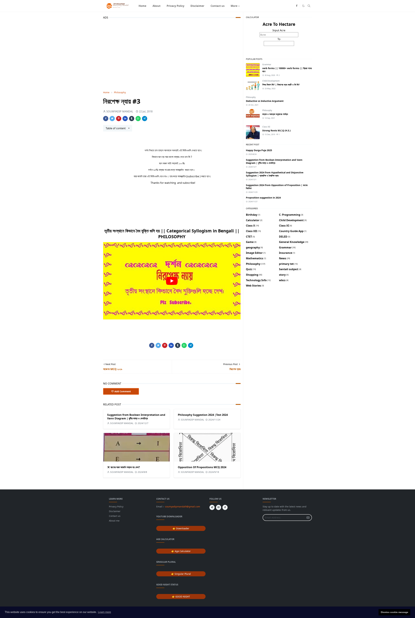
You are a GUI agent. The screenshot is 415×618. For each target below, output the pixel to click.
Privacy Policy (116, 506)
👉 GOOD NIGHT (181, 596)
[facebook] (296, 6)
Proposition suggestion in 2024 (263, 197)
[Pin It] (118, 118)
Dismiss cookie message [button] (394, 612)
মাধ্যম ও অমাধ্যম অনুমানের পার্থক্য (275, 114)
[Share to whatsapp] (138, 118)
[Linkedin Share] (125, 118)
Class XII (266, 126)
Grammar (266, 64)
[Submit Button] (308, 518)
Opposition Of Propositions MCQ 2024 (202, 467)
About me (114, 520)
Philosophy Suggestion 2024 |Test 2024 (203, 415)
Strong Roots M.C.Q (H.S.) (276, 130)
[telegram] (212, 507)
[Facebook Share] (105, 118)
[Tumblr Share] (131, 118)
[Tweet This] (112, 118)
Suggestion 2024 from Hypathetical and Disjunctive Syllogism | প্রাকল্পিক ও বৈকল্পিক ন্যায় (274, 174)
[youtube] (218, 507)
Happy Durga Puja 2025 (259, 150)
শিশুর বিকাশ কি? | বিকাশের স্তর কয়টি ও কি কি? (281, 84)
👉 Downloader (181, 528)
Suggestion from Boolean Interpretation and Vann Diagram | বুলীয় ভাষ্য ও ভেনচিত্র (136, 416)
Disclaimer (114, 511)
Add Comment (122, 391)
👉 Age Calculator (181, 551)
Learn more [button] (104, 612)
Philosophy (251, 97)
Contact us (114, 515)
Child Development (270, 80)
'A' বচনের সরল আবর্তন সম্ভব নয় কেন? (123, 467)
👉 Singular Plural (181, 573)
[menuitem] (142, 6)
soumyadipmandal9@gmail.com (182, 506)
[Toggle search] (309, 6)
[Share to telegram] (144, 118)
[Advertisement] (172, 54)
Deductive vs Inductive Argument (265, 100)
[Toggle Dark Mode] (303, 5)
